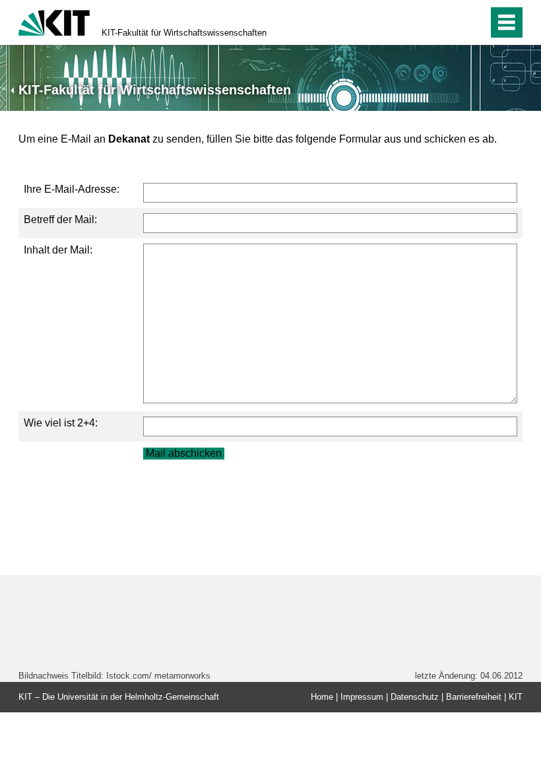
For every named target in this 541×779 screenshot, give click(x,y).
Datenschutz (415, 697)
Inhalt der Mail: (58, 249)
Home (322, 697)
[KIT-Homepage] (54, 21)
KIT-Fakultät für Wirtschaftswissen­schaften (184, 33)
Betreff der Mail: (60, 219)
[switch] (450, 22)
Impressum (361, 697)
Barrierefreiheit (473, 697)
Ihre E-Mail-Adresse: (71, 189)
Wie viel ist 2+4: (61, 422)
